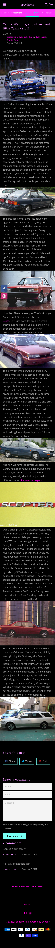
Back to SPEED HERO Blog (28, 886)
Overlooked (40, 37)
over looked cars (26, 37)
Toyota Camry (13, 40)
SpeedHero (27, 4)
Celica (6, 321)
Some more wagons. (31, 480)
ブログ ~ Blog (32, 12)
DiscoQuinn (12, 37)
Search (27, 904)
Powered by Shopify (39, 921)
